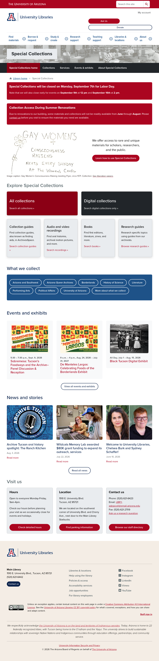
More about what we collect (110, 290)
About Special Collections (112, 67)
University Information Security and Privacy (79, 645)
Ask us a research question (123, 513)
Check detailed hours (29, 527)
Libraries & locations (120, 38)
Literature (137, 282)
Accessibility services (80, 585)
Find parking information (79, 527)
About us (143, 38)
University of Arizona (75, 290)
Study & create (54, 38)
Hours (13, 492)
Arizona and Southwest (25, 282)
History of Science (113, 282)
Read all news (79, 470)
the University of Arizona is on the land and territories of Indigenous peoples (79, 625)
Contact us (116, 492)
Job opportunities (78, 590)
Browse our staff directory (129, 527)
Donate (120, 27)
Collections (49, 67)
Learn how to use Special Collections (116, 158)
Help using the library (80, 575)
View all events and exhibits (79, 386)
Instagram (127, 575)
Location (65, 492)
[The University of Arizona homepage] (27, 4)
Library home (20, 78)
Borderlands (88, 282)
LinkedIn (126, 580)
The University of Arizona (104, 649)
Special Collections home (23, 67)
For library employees (81, 595)
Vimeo (125, 585)
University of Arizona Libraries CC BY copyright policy (70, 607)
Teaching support (97, 38)
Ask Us (104, 21)
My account (144, 12)
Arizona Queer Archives (60, 282)
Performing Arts (21, 290)
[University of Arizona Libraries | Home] (30, 17)
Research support (75, 38)
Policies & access (78, 580)
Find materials (14, 38)
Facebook (127, 570)
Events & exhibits (84, 67)
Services (65, 67)
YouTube (126, 590)
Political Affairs (47, 290)
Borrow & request (33, 38)
